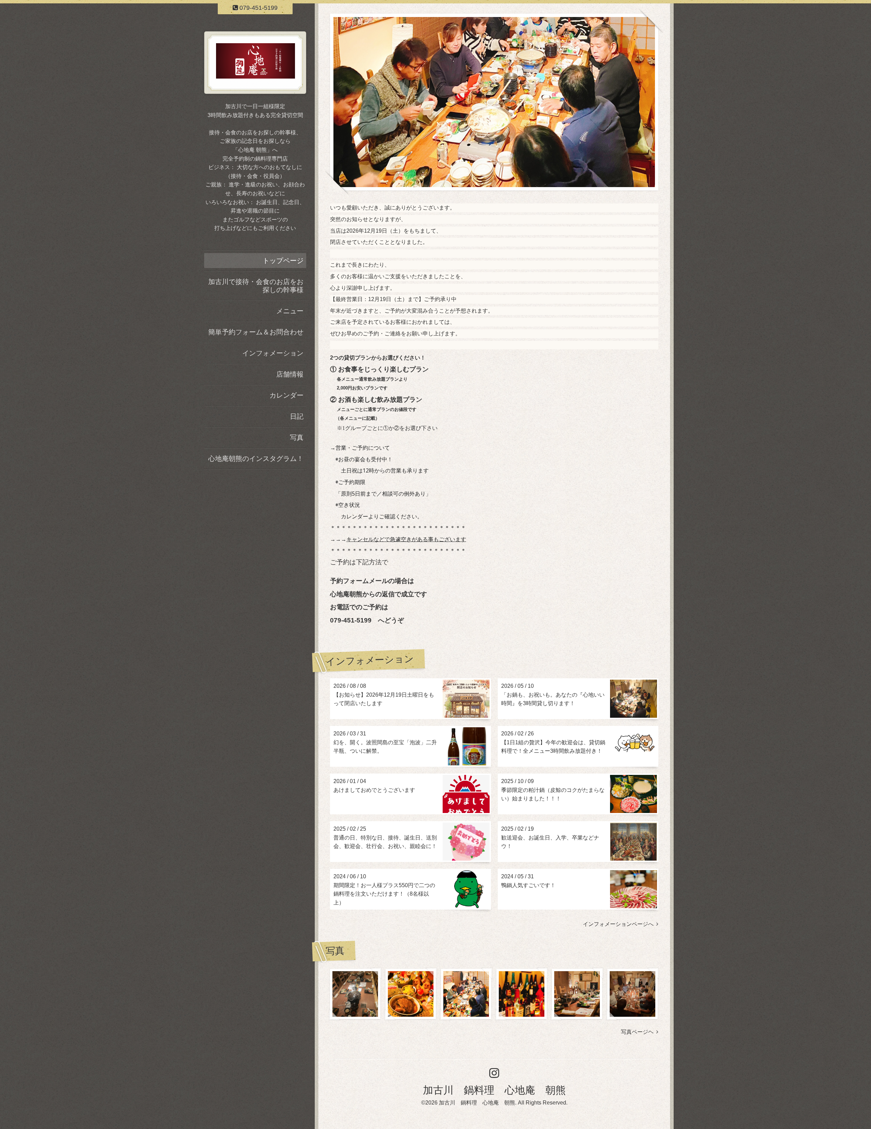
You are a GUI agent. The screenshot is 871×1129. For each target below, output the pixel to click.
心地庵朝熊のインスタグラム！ (255, 458)
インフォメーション (272, 353)
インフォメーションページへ (619, 924)
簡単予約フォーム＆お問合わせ (255, 332)
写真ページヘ (638, 1032)
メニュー (289, 311)
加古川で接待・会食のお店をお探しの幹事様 (255, 286)
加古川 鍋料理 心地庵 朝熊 (494, 1090)
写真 (296, 437)
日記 (296, 416)
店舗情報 (289, 374)
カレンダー (286, 395)
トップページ (283, 260)
